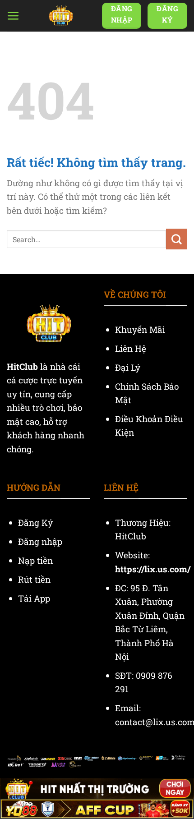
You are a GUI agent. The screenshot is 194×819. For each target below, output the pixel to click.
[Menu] (13, 16)
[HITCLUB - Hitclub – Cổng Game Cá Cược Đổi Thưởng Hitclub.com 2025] (61, 16)
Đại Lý (129, 367)
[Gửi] (176, 239)
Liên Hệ (131, 348)
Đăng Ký (35, 522)
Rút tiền (34, 579)
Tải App (34, 598)
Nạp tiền (36, 560)
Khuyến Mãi (141, 329)
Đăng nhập (40, 541)
